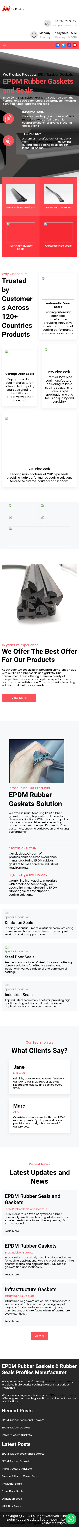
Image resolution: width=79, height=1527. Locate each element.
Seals (46, 469)
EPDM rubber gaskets (43, 142)
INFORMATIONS (33, 112)
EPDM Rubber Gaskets (55, 74)
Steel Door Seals (20, 957)
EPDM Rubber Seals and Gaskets (32, 1199)
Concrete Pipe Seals (58, 246)
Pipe (38, 469)
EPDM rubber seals (25, 673)
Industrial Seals (19, 994)
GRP (31, 469)
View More (19, 698)
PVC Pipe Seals (59, 372)
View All (39, 1336)
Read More (12, 1231)
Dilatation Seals (19, 922)
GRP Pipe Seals (11, 1506)
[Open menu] (4, 45)
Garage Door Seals (19, 374)
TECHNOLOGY (31, 134)
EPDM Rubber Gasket (31, 97)
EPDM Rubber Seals (58, 207)
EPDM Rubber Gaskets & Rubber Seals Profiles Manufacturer (39, 1369)
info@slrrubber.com (65, 25)
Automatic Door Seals (58, 305)
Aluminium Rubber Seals (21, 247)
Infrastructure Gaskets (30, 1289)
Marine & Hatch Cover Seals (20, 1476)
